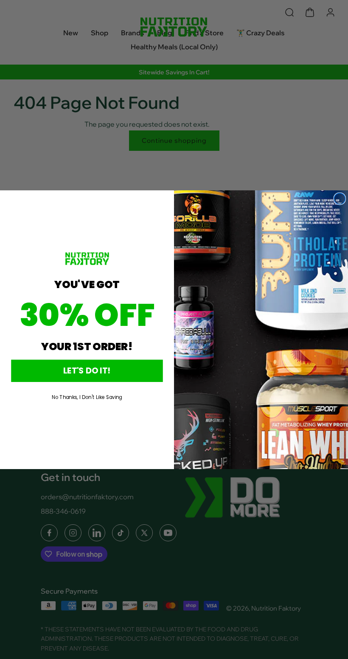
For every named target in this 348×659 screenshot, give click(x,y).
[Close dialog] (339, 198)
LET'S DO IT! (87, 370)
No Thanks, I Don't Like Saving (87, 396)
